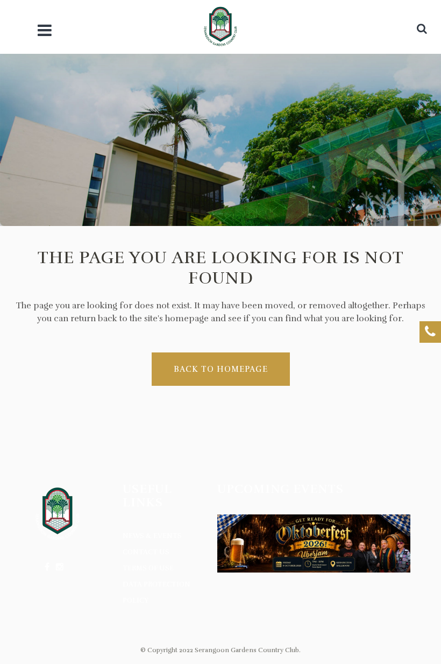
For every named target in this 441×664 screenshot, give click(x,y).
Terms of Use (148, 568)
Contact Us (146, 552)
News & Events (152, 536)
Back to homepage (221, 369)
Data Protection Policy (156, 592)
